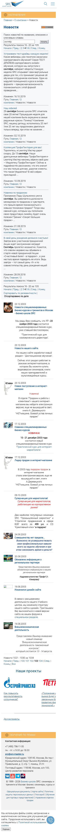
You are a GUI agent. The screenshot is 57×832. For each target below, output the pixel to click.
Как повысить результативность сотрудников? (13, 696)
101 (27, 660)
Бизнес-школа (28, 781)
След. (34, 48)
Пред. (16, 48)
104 (40, 660)
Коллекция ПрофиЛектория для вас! (23, 147)
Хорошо (6, 829)
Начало (7, 48)
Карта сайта (37, 791)
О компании (20, 19)
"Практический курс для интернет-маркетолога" (34, 448)
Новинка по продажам (15, 192)
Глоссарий (39, 794)
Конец (42, 48)
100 (23, 660)
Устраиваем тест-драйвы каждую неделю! (26, 53)
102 (32, 660)
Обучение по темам (22, 734)
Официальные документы (18, 791)
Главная (8, 19)
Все (14, 663)
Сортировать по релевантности (20, 293)
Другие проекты (12, 718)
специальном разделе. (26, 617)
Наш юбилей (10, 108)
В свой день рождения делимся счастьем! (26, 237)
